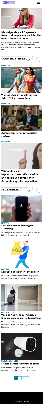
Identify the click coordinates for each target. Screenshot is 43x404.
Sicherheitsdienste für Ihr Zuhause (20, 363)
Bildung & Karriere (9, 361)
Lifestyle (5, 141)
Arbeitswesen (7, 312)
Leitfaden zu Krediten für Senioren (20, 271)
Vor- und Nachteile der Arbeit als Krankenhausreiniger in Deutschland (21, 316)
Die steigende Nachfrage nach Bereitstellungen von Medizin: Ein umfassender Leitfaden (21, 35)
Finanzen (5, 65)
